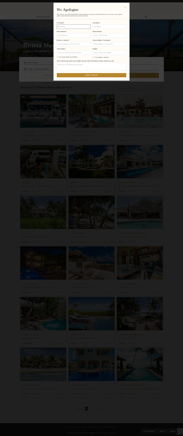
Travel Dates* (61, 49)
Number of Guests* (63, 40)
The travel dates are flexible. (68, 57)
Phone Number (97, 31)
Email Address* (62, 31)
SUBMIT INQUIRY (91, 75)
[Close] (125, 7)
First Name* (60, 23)
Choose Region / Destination (102, 40)
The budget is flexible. (102, 57)
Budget (95, 49)
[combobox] (109, 44)
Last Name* (96, 23)
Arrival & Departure (66, 52)
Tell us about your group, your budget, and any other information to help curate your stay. (85, 61)
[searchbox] (109, 44)
